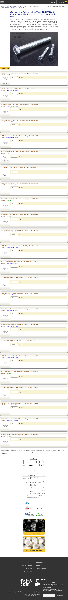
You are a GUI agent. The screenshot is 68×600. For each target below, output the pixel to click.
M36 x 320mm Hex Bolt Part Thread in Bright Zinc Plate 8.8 (19, 388)
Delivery (29, 562)
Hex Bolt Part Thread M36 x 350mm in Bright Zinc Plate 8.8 (19, 403)
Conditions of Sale (41, 562)
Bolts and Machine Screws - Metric (16, 6)
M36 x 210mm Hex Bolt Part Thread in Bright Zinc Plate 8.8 (19, 246)
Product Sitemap (41, 568)
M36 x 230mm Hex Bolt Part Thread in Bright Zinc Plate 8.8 (19, 278)
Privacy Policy (28, 571)
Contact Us (39, 565)
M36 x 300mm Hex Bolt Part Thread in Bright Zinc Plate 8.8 (19, 372)
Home (3, 6)
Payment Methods (27, 565)
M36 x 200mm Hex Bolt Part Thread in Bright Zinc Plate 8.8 (19, 230)
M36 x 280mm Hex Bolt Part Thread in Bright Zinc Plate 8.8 (19, 356)
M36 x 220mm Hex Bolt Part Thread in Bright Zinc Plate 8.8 (19, 262)
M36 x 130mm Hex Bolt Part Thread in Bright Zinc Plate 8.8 (19, 120)
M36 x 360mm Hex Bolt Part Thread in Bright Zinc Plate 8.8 (19, 419)
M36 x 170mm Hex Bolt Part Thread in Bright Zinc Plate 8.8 (19, 183)
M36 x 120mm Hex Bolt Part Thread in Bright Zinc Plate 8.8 (19, 105)
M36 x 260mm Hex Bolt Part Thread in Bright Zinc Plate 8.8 (19, 325)
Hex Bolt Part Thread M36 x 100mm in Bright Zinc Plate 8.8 (19, 73)
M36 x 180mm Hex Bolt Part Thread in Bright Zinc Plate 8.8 (19, 199)
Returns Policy (28, 568)
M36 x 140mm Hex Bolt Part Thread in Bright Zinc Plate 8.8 (19, 136)
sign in (53, 2)
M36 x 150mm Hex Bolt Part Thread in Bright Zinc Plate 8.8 (19, 152)
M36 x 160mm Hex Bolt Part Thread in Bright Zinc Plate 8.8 (19, 168)
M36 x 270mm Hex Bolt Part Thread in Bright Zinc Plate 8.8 (19, 341)
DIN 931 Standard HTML (36, 503)
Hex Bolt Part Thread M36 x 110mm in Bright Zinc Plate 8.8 (19, 89)
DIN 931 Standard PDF (36, 508)
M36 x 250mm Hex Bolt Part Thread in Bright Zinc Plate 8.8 (19, 309)
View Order (61, 2)
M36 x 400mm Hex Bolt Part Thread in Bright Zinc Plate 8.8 (19, 435)
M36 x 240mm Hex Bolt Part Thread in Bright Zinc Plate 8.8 (19, 293)
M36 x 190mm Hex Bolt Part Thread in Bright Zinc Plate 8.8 (19, 215)
